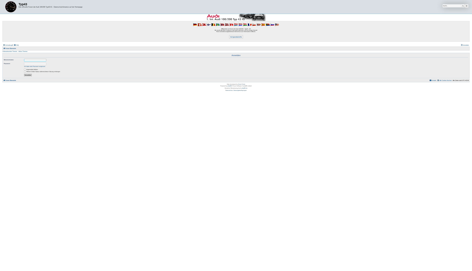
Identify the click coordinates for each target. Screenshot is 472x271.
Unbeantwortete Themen (9, 51)
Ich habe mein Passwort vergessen (34, 66)
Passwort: (7, 63)
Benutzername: (9, 59)
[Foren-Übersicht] (11, 7)
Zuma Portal (241, 84)
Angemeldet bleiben (32, 69)
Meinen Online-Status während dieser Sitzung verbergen (43, 71)
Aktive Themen (22, 51)
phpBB (229, 86)
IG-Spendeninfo (236, 37)
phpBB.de (244, 88)
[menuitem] (16, 45)
